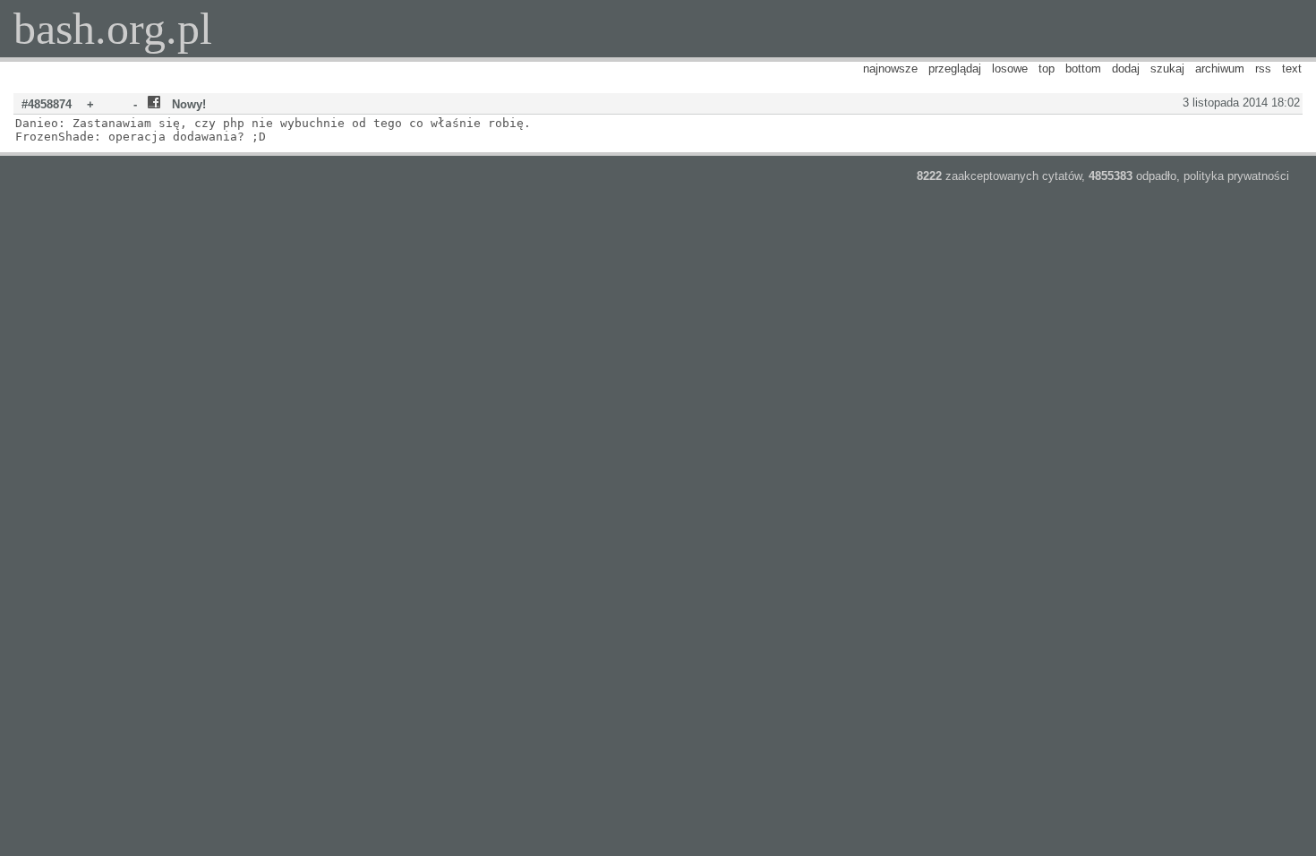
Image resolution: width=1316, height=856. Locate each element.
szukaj (1167, 68)
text (1292, 68)
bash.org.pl (112, 29)
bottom (1083, 68)
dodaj (1126, 68)
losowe (1010, 68)
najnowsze (890, 68)
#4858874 (46, 104)
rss (1263, 68)
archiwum (1219, 68)
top (1046, 68)
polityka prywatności (1236, 176)
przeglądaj (954, 68)
